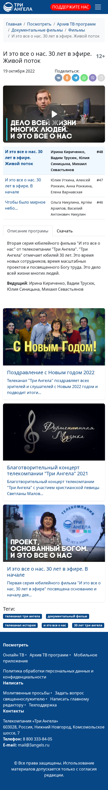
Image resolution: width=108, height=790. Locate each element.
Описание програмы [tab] (27, 231)
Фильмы (76, 30)
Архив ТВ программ (76, 24)
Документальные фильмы (37, 30)
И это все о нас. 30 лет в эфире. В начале (23, 186)
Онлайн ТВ (13, 655)
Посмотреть (39, 24)
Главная (14, 24)
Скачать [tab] (65, 231)
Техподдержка (43, 705)
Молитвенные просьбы (26, 693)
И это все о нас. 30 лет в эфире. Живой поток (23, 157)
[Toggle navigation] (98, 7)
